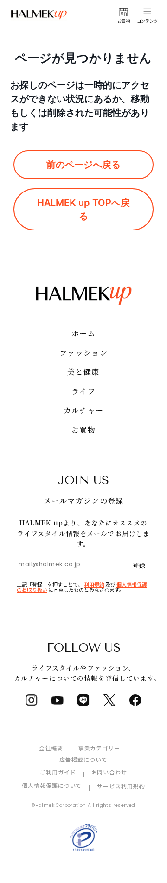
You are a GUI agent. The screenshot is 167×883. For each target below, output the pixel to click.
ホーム (83, 333)
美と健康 (83, 371)
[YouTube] (57, 700)
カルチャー (83, 410)
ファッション (83, 352)
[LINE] (83, 700)
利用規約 (94, 584)
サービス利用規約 (121, 786)
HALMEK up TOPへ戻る (83, 209)
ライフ (83, 391)
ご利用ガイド (58, 772)
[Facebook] (135, 700)
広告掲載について (83, 759)
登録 (139, 565)
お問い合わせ (109, 772)
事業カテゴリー (99, 748)
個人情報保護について (52, 785)
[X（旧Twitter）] (109, 700)
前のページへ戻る (83, 164)
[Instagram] (32, 700)
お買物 (83, 429)
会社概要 (51, 748)
